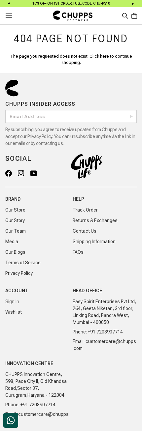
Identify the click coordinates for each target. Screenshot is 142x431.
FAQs (78, 252)
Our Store (15, 210)
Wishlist (13, 312)
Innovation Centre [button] (29, 363)
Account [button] (16, 290)
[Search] (125, 16)
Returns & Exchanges (95, 220)
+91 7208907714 (105, 331)
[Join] (131, 116)
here (104, 56)
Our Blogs (15, 252)
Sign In (12, 301)
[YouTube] (33, 173)
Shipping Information (94, 241)
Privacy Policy (19, 273)
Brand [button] (13, 199)
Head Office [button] (87, 290)
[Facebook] (8, 173)
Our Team (15, 231)
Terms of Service (23, 262)
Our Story (15, 220)
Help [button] (78, 199)
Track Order (85, 210)
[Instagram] (21, 173)
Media (11, 241)
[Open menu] (15, 16)
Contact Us (84, 231)
